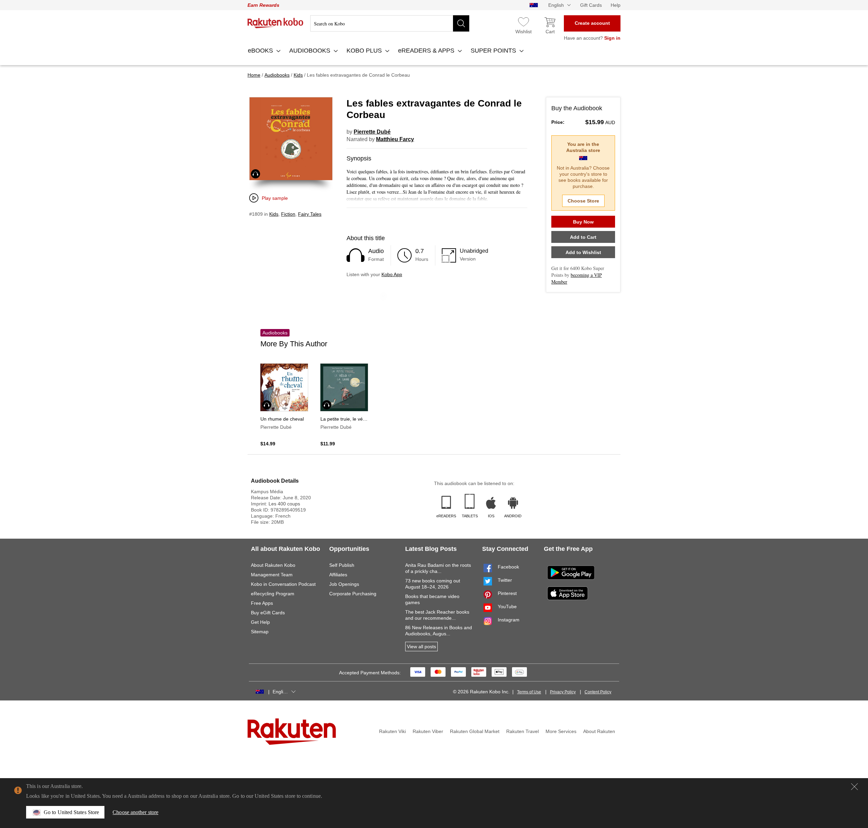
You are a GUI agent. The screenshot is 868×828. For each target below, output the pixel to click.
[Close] (854, 786)
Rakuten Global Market (474, 731)
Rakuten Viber (428, 731)
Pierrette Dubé (372, 132)
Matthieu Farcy (395, 139)
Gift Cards (591, 5)
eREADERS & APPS (427, 50)
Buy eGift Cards (268, 612)
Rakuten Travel (522, 731)
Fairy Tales (309, 214)
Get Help (260, 622)
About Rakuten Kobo (273, 565)
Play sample (275, 198)
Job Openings (344, 584)
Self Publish (341, 565)
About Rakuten (599, 731)
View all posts (421, 646)
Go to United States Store (71, 812)
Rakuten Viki (392, 731)
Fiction (288, 214)
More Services (561, 731)
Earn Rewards (263, 5)
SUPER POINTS (494, 50)
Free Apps (262, 603)
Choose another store (135, 812)
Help (615, 5)
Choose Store (583, 201)
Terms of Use (529, 692)
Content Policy (598, 692)
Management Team (272, 574)
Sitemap (260, 631)
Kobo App (391, 274)
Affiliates (338, 574)
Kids (273, 214)
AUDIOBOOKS (310, 50)
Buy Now (583, 222)
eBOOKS (261, 50)
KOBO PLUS (365, 50)
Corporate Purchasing (352, 593)
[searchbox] (389, 23)
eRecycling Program (272, 593)
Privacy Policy (563, 692)
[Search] (461, 23)
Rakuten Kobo (275, 23)
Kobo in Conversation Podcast (283, 584)
